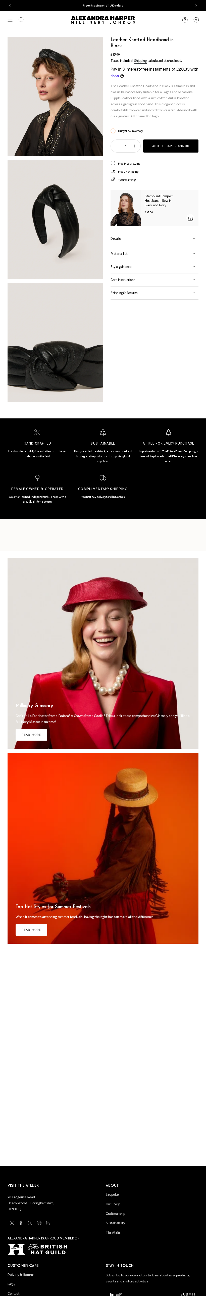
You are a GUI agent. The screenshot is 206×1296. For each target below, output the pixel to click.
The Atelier (114, 1232)
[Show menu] (10, 20)
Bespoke (112, 1194)
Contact (13, 1293)
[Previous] (10, 5)
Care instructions (123, 279)
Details (116, 238)
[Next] (196, 5)
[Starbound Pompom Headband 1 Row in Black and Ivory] (126, 208)
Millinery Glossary (34, 705)
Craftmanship (115, 1213)
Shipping (140, 60)
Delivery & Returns (21, 1274)
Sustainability (115, 1223)
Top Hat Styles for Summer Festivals (53, 906)
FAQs (11, 1284)
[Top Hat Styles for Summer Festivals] (103, 848)
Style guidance (121, 266)
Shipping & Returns (124, 293)
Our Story (113, 1204)
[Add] (190, 218)
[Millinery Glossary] (103, 653)
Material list (119, 253)
